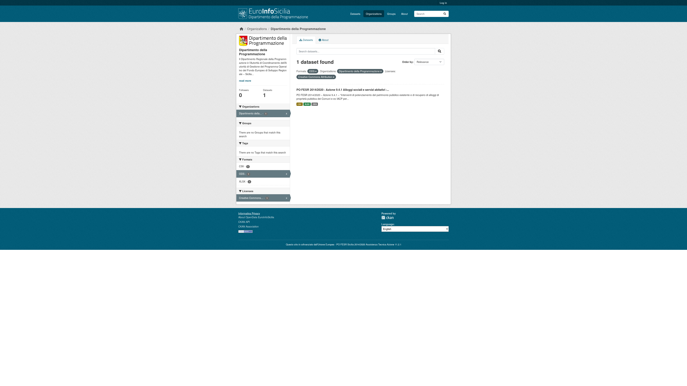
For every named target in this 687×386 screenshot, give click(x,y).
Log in (443, 2)
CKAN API (244, 222)
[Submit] (444, 14)
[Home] (241, 28)
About (404, 14)
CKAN (387, 217)
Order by (407, 62)
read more (245, 80)
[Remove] (315, 71)
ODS (315, 104)
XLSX (307, 104)
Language (387, 224)
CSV (299, 104)
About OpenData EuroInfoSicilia (256, 217)
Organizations (374, 14)
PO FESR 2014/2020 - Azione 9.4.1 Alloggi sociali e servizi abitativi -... (342, 90)
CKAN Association (248, 226)
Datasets (355, 14)
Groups (391, 14)
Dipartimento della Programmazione (298, 28)
